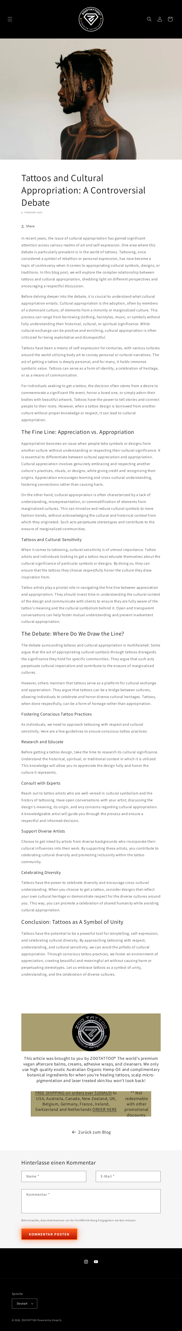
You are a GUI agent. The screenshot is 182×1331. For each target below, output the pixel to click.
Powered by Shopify (49, 1320)
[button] (10, 19)
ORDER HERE (104, 1109)
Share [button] (30, 226)
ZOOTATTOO (29, 1320)
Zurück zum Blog (94, 1132)
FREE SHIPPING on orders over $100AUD (73, 1092)
